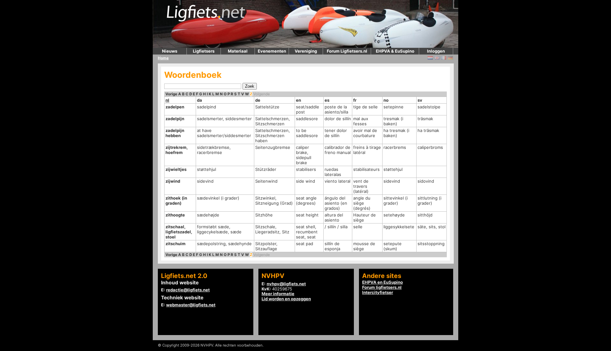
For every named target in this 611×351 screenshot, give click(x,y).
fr (354, 100)
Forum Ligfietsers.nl (347, 51)
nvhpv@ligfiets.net (286, 283)
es (327, 100)
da (199, 100)
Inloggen (436, 51)
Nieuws (169, 51)
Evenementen (272, 51)
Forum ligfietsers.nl (382, 287)
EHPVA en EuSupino (382, 282)
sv (420, 100)
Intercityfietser (377, 292)
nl (167, 100)
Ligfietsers (203, 51)
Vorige (171, 94)
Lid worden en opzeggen (286, 298)
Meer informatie (278, 293)
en (298, 100)
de (257, 100)
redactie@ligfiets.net (188, 289)
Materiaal (238, 51)
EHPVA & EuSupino (395, 51)
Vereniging (306, 51)
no (386, 100)
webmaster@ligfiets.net (190, 304)
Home (163, 58)
